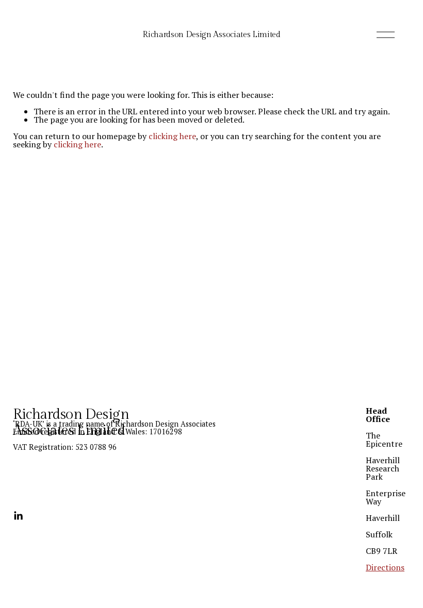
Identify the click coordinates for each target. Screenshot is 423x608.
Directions (385, 567)
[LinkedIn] (18, 516)
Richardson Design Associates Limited (211, 35)
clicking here (172, 136)
